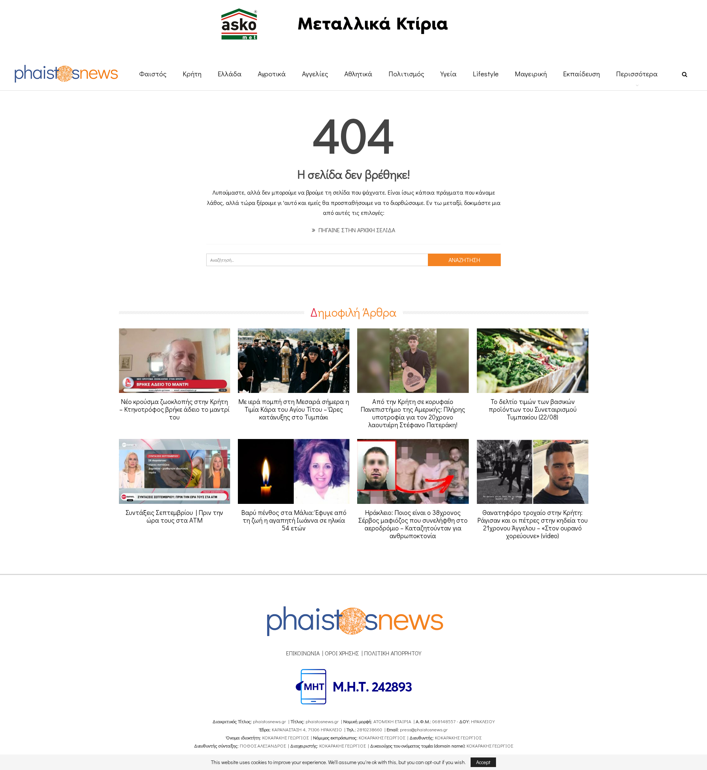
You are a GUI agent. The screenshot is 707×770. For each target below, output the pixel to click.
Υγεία (448, 73)
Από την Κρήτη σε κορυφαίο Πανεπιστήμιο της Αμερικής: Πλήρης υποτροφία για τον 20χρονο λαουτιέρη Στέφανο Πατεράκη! (412, 413)
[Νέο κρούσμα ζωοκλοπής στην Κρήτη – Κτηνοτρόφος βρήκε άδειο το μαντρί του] (175, 360)
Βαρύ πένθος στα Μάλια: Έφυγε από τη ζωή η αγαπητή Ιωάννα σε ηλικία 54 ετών (294, 520)
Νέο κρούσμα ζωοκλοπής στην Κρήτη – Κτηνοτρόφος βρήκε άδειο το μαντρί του (174, 409)
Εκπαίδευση (581, 73)
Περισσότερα (637, 73)
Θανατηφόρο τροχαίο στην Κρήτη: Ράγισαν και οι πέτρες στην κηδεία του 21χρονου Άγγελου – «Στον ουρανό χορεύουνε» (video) (532, 524)
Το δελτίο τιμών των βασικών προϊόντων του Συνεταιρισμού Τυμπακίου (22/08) (533, 409)
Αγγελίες (315, 73)
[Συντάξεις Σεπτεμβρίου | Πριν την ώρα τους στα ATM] (175, 471)
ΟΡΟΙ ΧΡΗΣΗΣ (342, 653)
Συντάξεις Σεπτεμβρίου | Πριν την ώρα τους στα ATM (174, 516)
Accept (483, 762)
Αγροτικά (272, 73)
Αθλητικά (358, 73)
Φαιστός (152, 73)
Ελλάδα (230, 73)
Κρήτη (192, 73)
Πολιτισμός (406, 73)
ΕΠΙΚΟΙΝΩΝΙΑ (303, 653)
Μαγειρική (531, 73)
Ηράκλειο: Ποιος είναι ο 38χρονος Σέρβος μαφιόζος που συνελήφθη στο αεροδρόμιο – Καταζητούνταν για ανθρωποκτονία (413, 524)
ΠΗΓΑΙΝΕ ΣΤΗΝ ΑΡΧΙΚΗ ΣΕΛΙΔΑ (356, 230)
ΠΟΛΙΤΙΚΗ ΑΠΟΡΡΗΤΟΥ (392, 653)
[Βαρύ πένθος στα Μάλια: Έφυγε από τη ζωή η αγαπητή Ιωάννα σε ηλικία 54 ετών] (293, 471)
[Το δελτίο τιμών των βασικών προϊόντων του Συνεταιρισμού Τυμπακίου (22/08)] (532, 360)
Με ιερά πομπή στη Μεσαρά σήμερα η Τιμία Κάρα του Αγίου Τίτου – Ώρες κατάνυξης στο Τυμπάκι (293, 409)
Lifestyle (486, 73)
